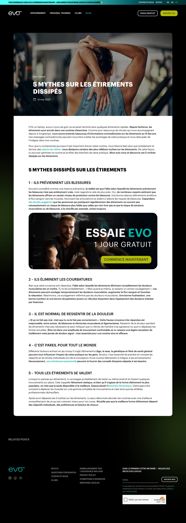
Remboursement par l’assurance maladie (91, 470)
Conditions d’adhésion (92, 479)
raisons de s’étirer (51, 149)
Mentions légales (90, 482)
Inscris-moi (169, 479)
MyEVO (54, 468)
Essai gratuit (147, 13)
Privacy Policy (88, 475)
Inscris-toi (169, 13)
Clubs (78, 13)
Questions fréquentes (63, 472)
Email (125, 480)
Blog (88, 13)
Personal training (60, 13)
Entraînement (38, 13)
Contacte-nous (146, 2)
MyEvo (159, 2)
